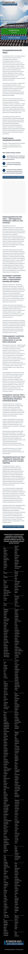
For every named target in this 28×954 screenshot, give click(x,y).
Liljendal (5, 890)
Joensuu (5, 686)
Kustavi (5, 836)
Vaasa (16, 865)
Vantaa (16, 876)
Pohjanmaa (17, 647)
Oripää (16, 599)
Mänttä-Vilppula (18, 566)
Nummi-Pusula (18, 586)
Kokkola (5, 802)
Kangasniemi (6, 725)
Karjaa (5, 741)
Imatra (5, 670)
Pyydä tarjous (14, 31)
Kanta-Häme (6, 731)
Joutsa (5, 691)
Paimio (16, 611)
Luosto (5, 909)
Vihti (15, 895)
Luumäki (5, 912)
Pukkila (16, 666)
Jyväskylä (6, 702)
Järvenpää (6, 708)
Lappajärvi (6, 865)
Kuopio (5, 828)
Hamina (5, 617)
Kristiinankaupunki (7, 820)
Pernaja (16, 625)
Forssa (5, 605)
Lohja (5, 895)
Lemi (5, 879)
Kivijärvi (5, 797)
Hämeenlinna (6, 656)
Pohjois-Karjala (18, 649)
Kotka (5, 817)
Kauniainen (6, 753)
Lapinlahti (6, 864)
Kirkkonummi (6, 788)
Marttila (5, 926)
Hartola (5, 625)
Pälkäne (16, 688)
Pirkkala (16, 644)
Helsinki (5, 638)
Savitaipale (17, 746)
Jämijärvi (5, 704)
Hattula (5, 627)
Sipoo (16, 765)
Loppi (5, 901)
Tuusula (16, 836)
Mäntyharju (17, 568)
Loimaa (5, 898)
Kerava (5, 766)
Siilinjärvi (16, 760)
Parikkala (16, 616)
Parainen (16, 614)
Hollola (5, 644)
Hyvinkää (6, 652)
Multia (16, 552)
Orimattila (17, 598)
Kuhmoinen (6, 827)
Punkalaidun (17, 669)
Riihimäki (16, 712)
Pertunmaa (17, 630)
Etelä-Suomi (6, 595)
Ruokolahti (17, 720)
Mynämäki (17, 560)
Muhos (16, 551)
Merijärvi (5, 930)
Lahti (5, 856)
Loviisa (5, 903)
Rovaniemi (17, 719)
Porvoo (16, 661)
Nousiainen (17, 583)
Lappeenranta (7, 867)
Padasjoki (17, 610)
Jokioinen (6, 688)
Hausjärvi (6, 633)
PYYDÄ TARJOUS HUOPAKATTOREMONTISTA (13, 177)
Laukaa (5, 873)
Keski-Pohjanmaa (7, 769)
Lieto (5, 889)
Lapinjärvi (6, 862)
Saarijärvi (17, 732)
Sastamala (17, 742)
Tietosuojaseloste (19, 949)
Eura (5, 597)
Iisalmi (5, 662)
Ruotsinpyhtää (18, 722)
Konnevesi (6, 806)
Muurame (17, 557)
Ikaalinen (5, 665)
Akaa (5, 548)
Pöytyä (16, 690)
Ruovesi (16, 723)
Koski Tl (5, 816)
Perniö (16, 627)
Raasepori (17, 695)
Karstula (5, 744)
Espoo (5, 589)
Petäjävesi (17, 632)
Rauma (16, 703)
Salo (15, 737)
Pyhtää (16, 674)
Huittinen (6, 647)
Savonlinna (17, 748)
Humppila (6, 649)
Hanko (5, 622)
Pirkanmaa (17, 643)
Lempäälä (6, 882)
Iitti (4, 664)
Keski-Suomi (6, 770)
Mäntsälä (16, 563)
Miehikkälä (6, 935)
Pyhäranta (17, 682)
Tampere (17, 807)
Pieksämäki (17, 633)
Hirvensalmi (6, 642)
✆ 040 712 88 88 (14, 38)
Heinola (5, 634)
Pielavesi (17, 635)
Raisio (16, 697)
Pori (15, 658)
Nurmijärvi (17, 589)
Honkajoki (6, 645)
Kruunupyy (6, 822)
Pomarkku (17, 657)
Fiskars (5, 604)
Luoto (5, 911)
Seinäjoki (16, 753)
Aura (5, 569)
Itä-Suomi (6, 678)
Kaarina (5, 712)
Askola (5, 567)
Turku (16, 830)
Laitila (5, 859)
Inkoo (5, 673)
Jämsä (5, 705)
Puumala (16, 672)
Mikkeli (16, 548)
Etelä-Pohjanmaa (7, 592)
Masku (5, 927)
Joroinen (5, 690)
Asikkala (5, 564)
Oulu (16, 604)
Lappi (5, 868)
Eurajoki (5, 598)
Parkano (16, 618)
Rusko (16, 725)
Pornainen (17, 660)
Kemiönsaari (6, 762)
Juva (5, 701)
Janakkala (6, 685)
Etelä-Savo (6, 593)
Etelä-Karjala (6, 590)
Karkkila (5, 742)
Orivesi (16, 601)
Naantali (16, 572)
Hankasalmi (6, 620)
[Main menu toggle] (26, 3)
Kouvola (5, 819)
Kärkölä (5, 849)
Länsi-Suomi (6, 917)
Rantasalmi (17, 698)
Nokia (16, 580)
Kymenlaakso (6, 844)
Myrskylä (16, 562)
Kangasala (6, 722)
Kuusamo (6, 838)
